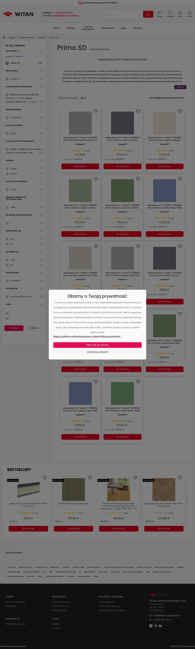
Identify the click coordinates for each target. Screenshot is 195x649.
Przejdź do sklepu (97, 344)
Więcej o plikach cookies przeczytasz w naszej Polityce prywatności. (87, 336)
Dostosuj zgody (97, 352)
